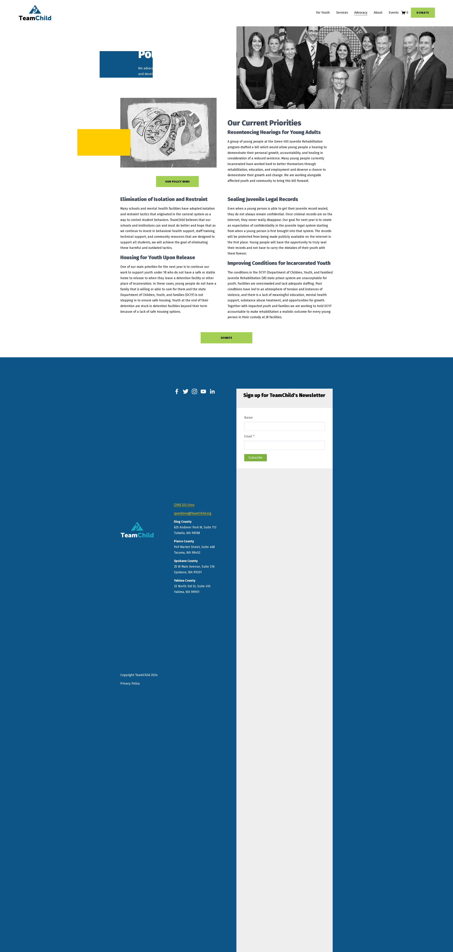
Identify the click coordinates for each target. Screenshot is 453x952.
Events (393, 13)
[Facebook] (177, 391)
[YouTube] (203, 391)
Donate (423, 12)
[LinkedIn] (212, 391)
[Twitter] (185, 391)
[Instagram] (194, 391)
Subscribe (255, 458)
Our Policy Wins (177, 181)
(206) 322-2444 (184, 505)
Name (248, 418)
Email (249, 436)
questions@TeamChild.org (192, 513)
